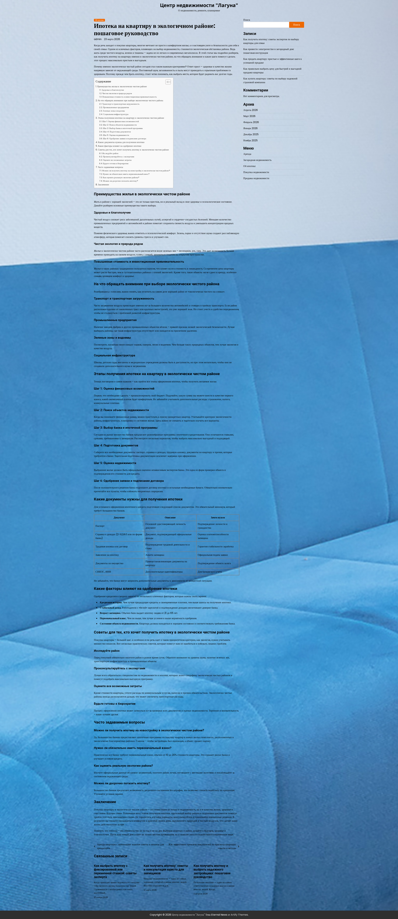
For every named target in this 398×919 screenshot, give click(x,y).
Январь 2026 (250, 128)
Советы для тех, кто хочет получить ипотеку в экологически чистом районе (133, 149)
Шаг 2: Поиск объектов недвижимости (120, 124)
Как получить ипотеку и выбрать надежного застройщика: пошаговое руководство (212, 871)
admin (98, 39)
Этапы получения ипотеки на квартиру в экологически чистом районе (131, 117)
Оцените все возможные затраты (117, 160)
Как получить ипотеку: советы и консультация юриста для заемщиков (166, 869)
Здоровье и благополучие (113, 89)
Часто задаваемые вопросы (110, 167)
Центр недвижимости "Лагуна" (199, 5)
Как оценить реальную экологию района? (121, 177)
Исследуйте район (110, 153)
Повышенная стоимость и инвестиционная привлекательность (129, 96)
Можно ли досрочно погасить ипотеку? (120, 180)
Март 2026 (249, 116)
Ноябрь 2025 (250, 140)
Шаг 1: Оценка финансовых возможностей (120, 121)
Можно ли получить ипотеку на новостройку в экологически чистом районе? (136, 170)
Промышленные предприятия (116, 107)
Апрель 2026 (250, 110)
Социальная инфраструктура (115, 114)
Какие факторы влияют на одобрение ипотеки (119, 146)
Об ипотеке (99, 20)
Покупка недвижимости (256, 172)
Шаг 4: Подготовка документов (117, 131)
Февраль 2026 (251, 122)
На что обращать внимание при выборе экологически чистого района (130, 100)
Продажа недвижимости (256, 178)
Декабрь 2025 (251, 134)
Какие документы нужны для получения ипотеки (121, 142)
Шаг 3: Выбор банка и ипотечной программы (123, 128)
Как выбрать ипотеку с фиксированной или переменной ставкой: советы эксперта (115, 871)
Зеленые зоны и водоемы (114, 110)
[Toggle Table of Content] (166, 82)
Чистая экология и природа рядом (117, 93)
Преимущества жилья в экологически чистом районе (122, 86)
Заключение (103, 184)
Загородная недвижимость (257, 160)
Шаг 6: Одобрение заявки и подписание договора (124, 138)
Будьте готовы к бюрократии (115, 163)
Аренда (247, 154)
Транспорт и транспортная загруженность (120, 103)
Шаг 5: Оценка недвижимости (116, 135)
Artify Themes (239, 915)
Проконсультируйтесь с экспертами (118, 156)
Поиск (246, 20)
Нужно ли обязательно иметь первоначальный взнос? (126, 174)
